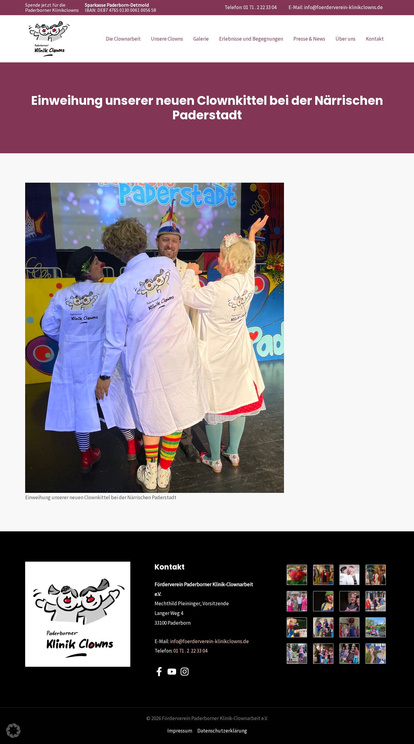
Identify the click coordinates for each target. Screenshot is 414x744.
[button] (13, 730)
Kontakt (375, 38)
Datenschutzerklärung (222, 730)
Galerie (201, 38)
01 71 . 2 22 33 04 (190, 650)
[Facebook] (159, 671)
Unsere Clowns (167, 38)
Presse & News (309, 38)
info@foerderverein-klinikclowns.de (343, 7)
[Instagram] (184, 671)
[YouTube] (171, 671)
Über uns (346, 38)
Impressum (179, 730)
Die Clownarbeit (123, 38)
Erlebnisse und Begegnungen (251, 38)
